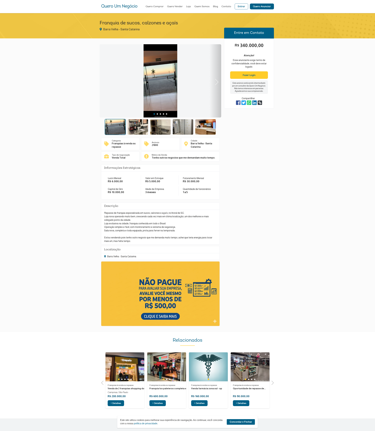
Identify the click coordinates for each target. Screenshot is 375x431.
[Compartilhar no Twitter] (243, 102)
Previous (105, 81)
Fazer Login (249, 75)
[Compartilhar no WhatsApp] (249, 102)
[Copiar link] (260, 102)
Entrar (241, 6)
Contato (226, 6)
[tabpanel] (160, 81)
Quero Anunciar (262, 6)
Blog (215, 6)
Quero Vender (175, 6)
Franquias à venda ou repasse (121, 385)
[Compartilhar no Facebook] (238, 102)
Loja (188, 6)
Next (215, 81)
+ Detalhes (116, 403)
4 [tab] (163, 114)
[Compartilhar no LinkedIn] (254, 102)
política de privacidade (145, 423)
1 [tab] (154, 114)
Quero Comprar (155, 6)
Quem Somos (201, 6)
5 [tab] (166, 114)
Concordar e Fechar (241, 422)
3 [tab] (160, 114)
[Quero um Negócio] (119, 6)
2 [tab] (157, 114)
